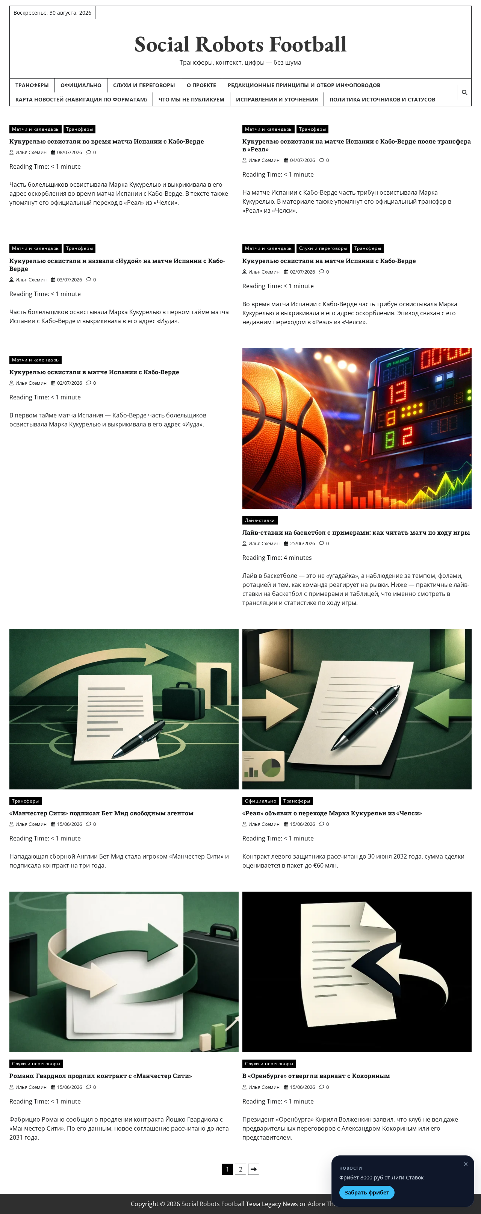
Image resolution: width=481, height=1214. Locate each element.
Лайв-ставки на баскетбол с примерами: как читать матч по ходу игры (356, 532)
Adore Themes (328, 1204)
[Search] (464, 92)
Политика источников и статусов (382, 99)
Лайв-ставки (260, 520)
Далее (253, 1169)
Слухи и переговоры (144, 85)
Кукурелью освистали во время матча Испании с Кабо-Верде (106, 141)
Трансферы (32, 85)
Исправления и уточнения (277, 99)
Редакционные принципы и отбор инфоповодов (304, 85)
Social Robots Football (241, 43)
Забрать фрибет (367, 1192)
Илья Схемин (31, 152)
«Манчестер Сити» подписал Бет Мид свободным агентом (101, 813)
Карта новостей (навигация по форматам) (81, 99)
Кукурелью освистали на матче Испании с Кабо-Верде (329, 261)
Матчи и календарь (35, 129)
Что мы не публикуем (191, 99)
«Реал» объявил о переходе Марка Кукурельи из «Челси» (332, 813)
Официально (81, 85)
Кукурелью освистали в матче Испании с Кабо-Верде (94, 372)
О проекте (201, 85)
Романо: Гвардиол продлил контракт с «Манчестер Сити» (100, 1075)
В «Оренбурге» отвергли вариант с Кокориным (316, 1075)
